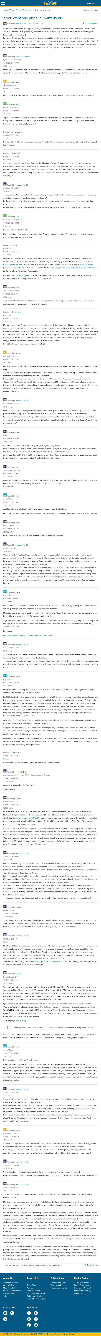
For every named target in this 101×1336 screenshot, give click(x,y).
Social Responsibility (12, 1290)
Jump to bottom (91, 23)
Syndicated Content (82, 1288)
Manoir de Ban (15, 264)
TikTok (36, 1319)
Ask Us (30, 1288)
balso (18, 432)
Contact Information (11, 1282)
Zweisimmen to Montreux (86, 268)
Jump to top (92, 1265)
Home (6, 10)
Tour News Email (57, 1285)
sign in (90, 10)
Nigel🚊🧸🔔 (21, 772)
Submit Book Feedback (37, 1299)
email (5, 1313)
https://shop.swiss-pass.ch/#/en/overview (43, 961)
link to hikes (24, 275)
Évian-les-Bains (86, 264)
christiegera (17, 132)
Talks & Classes (33, 1290)
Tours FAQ (31, 1285)
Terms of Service (54, 1334)
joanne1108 (16, 153)
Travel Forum (15, 10)
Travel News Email (58, 1282)
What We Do (8, 1285)
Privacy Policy (68, 1334)
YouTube (29, 1319)
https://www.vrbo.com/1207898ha (26, 818)
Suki (17, 522)
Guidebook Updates (35, 1296)
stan (17, 288)
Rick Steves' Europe (50, 3)
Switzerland (28, 10)
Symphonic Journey (82, 1290)
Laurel (18, 798)
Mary (18, 82)
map (5, 1319)
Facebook (29, 1313)
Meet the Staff (9, 1288)
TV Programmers (81, 1282)
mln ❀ (14, 245)
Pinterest (29, 1325)
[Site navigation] (3, 3)
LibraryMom (16, 753)
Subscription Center (58, 1288)
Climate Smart (9, 1293)
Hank (18, 496)
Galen (18, 104)
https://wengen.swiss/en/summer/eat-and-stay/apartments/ (28, 635)
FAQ (28, 1282)
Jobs (5, 1296)
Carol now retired (23, 57)
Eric (17, 217)
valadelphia (20, 23)
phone (12, 1313)
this (50, 278)
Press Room (79, 1293)
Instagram (36, 1313)
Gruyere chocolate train (65, 268)
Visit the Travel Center (36, 1293)
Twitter (36, 1325)
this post (25, 1021)
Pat (17, 467)
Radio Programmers (82, 1285)
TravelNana (16, 312)
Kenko (18, 353)
